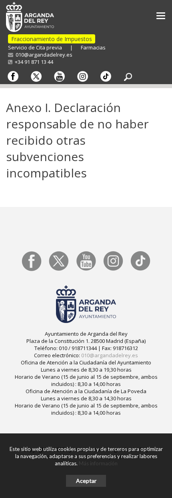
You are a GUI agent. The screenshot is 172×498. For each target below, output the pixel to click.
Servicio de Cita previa (35, 47)
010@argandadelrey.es (42, 54)
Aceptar (86, 480)
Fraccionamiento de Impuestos (51, 39)
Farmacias (93, 47)
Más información (98, 463)
